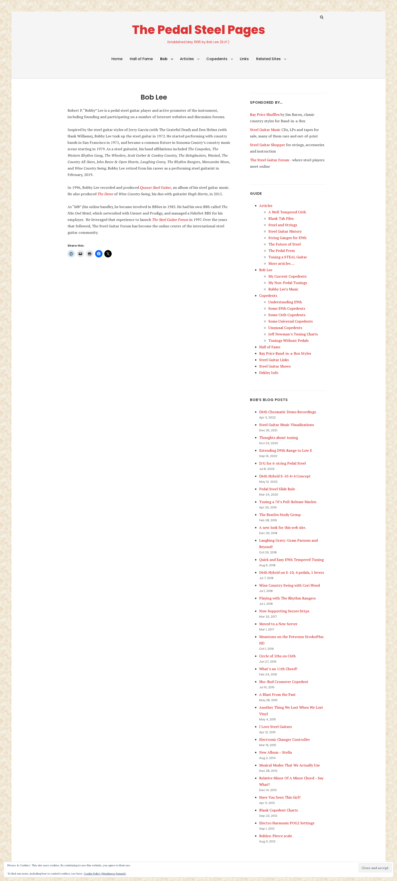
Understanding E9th (285, 301)
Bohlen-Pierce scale (275, 835)
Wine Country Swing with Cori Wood (289, 585)
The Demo (105, 193)
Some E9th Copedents (286, 308)
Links (244, 58)
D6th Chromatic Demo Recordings (287, 411)
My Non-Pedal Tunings (287, 282)
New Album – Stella (275, 752)
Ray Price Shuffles (265, 114)
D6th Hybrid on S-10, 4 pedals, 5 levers (291, 572)
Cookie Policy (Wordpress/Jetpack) (105, 873)
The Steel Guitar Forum (170, 219)
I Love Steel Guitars (275, 726)
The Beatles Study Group (280, 514)
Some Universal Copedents (290, 321)
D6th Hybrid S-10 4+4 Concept (285, 476)
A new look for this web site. (282, 527)
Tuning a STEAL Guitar (287, 256)
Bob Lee (265, 269)
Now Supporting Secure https (284, 610)
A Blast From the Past (277, 694)
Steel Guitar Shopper (267, 144)
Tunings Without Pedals (288, 340)
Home (116, 58)
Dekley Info (268, 372)
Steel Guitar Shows (275, 366)
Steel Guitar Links (274, 359)
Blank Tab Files (281, 218)
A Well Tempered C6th (287, 212)
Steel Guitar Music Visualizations (286, 424)
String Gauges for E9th (287, 237)
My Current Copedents (287, 276)
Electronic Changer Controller (284, 739)
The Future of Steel (284, 244)
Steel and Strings (282, 224)
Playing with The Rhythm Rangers (287, 598)
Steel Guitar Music (265, 129)
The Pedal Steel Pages (198, 29)
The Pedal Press (281, 250)
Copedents (216, 58)
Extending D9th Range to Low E (285, 450)
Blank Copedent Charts (278, 810)
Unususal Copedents (285, 327)
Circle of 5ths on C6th (277, 655)
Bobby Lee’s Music (283, 289)
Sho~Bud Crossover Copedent (283, 681)
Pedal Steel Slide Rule (277, 488)
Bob (163, 58)
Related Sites (268, 58)
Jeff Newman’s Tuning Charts (293, 334)
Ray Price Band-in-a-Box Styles (285, 353)
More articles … (281, 263)
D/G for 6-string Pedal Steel (282, 463)
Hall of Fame (141, 58)
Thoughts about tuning (278, 437)
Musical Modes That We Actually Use (289, 765)
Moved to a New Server (278, 623)
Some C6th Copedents (286, 314)
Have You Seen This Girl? (280, 797)
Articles (187, 58)
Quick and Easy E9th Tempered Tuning (291, 559)
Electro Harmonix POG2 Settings (286, 822)
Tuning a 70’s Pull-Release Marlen (287, 501)
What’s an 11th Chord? (278, 668)
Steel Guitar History (285, 231)
